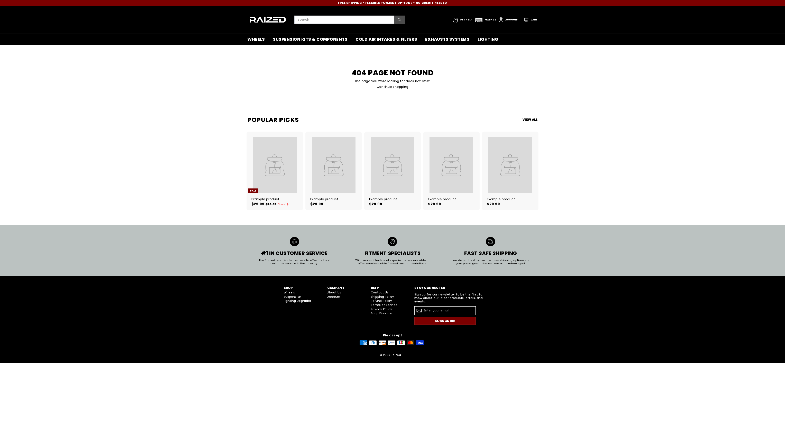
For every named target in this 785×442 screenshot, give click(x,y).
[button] (485, 19)
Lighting (488, 39)
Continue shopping (392, 87)
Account (334, 297)
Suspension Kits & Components (310, 39)
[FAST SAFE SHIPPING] (490, 241)
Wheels (256, 39)
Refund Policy (381, 301)
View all (530, 120)
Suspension (293, 297)
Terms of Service (384, 305)
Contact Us (380, 292)
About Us (334, 292)
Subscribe (445, 320)
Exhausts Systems (447, 39)
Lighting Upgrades (298, 301)
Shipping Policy (382, 297)
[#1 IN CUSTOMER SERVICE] (294, 241)
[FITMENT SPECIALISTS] (392, 241)
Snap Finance (381, 313)
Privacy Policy (381, 309)
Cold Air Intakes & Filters (386, 39)
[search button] (399, 20)
